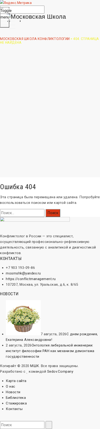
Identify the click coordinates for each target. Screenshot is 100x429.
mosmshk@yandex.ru (23, 273)
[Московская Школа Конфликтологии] (50, 20)
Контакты (14, 409)
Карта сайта (16, 381)
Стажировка (16, 403)
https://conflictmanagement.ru (31, 279)
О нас (10, 386)
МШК (34, 366)
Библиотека (16, 398)
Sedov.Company (60, 371)
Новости (13, 392)
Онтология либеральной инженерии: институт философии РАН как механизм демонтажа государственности (50, 351)
